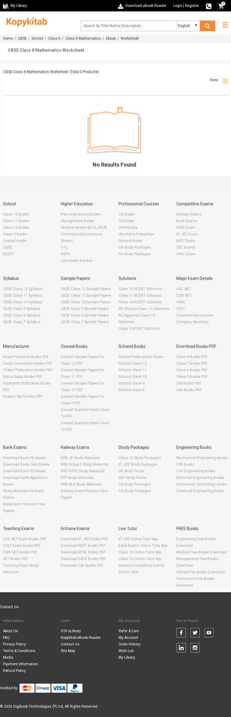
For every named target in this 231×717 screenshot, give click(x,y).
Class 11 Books (16, 221)
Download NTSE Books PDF (83, 552)
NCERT (8, 254)
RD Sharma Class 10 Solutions (144, 309)
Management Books (77, 221)
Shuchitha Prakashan (136, 234)
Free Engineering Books (80, 214)
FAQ (6, 638)
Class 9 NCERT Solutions (139, 328)
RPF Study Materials (77, 478)
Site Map (68, 651)
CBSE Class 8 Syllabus (21, 315)
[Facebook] (181, 634)
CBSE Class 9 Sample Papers (85, 309)
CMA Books (128, 227)
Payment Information (20, 664)
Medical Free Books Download (201, 552)
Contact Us (9, 607)
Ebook (111, 38)
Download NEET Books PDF (83, 546)
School (37, 38)
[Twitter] (195, 634)
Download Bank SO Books (24, 471)
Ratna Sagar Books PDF (22, 377)
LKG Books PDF (188, 383)
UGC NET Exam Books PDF (25, 539)
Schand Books (131, 241)
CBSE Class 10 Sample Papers (86, 302)
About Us (10, 631)
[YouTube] (209, 634)
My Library (127, 657)
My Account (128, 638)
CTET (180, 309)
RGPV (65, 254)
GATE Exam (185, 227)
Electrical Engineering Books (200, 478)
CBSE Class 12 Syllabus (22, 289)
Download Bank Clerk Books (26, 464)
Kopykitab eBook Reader (81, 638)
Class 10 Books (16, 227)
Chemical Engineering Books (200, 491)
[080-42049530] (208, 6)
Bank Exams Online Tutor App (143, 546)
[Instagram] (195, 649)
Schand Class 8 (132, 390)
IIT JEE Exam (187, 234)
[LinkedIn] (181, 649)
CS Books (126, 221)
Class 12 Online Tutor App (140, 552)
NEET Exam (185, 241)
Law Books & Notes (77, 261)
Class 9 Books (15, 234)
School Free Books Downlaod (200, 572)
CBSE (22, 38)
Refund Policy (14, 671)
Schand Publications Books (141, 357)
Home (8, 38)
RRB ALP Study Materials (81, 484)
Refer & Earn (129, 631)
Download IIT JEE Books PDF (84, 539)
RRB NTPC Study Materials (83, 471)
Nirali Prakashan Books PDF (26, 357)
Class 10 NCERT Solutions (140, 302)
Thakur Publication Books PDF (27, 370)
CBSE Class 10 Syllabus (22, 302)
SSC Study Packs (132, 478)
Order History (129, 644)
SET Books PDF (15, 559)
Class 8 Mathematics (83, 38)
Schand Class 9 (132, 383)
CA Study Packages (135, 247)
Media (8, 657)
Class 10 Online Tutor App (140, 559)
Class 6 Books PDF (192, 370)
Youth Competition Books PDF (27, 363)
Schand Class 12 (133, 363)
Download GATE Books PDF (83, 559)
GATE (180, 302)
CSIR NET (184, 295)
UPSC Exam (186, 254)
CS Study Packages (135, 254)
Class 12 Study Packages (140, 458)
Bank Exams (186, 221)
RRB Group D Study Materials (85, 464)
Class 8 (54, 38)
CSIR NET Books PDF (20, 552)
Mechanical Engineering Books (202, 458)
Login (177, 6)
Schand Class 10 (133, 377)
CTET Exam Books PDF (22, 546)
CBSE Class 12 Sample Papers (86, 289)
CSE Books (185, 464)
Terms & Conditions (19, 651)
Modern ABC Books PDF (22, 396)
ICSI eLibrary (71, 631)
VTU (64, 247)
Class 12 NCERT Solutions (140, 289)
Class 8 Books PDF (192, 357)
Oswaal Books (15, 241)
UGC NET (183, 289)
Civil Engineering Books (195, 471)
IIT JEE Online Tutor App (138, 539)
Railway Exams (189, 214)
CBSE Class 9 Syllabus (21, 309)
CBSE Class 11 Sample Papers (86, 295)
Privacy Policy (14, 644)
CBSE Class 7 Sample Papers (85, 322)
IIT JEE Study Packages (138, 464)
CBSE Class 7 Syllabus (21, 322)
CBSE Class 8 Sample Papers (85, 315)
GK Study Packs (131, 471)
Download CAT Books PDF (82, 565)
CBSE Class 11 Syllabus (22, 295)
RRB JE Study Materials (80, 458)
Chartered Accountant (194, 315)
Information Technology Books (201, 484)
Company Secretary (192, 322)
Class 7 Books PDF (192, 363)
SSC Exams (185, 247)
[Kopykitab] (25, 21)
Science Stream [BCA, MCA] (84, 227)
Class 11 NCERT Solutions (140, 295)
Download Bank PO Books (24, 458)
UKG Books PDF (189, 390)
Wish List (126, 651)
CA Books (127, 214)
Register (192, 6)
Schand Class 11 (133, 370)
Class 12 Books (16, 214)
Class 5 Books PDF (192, 377)
